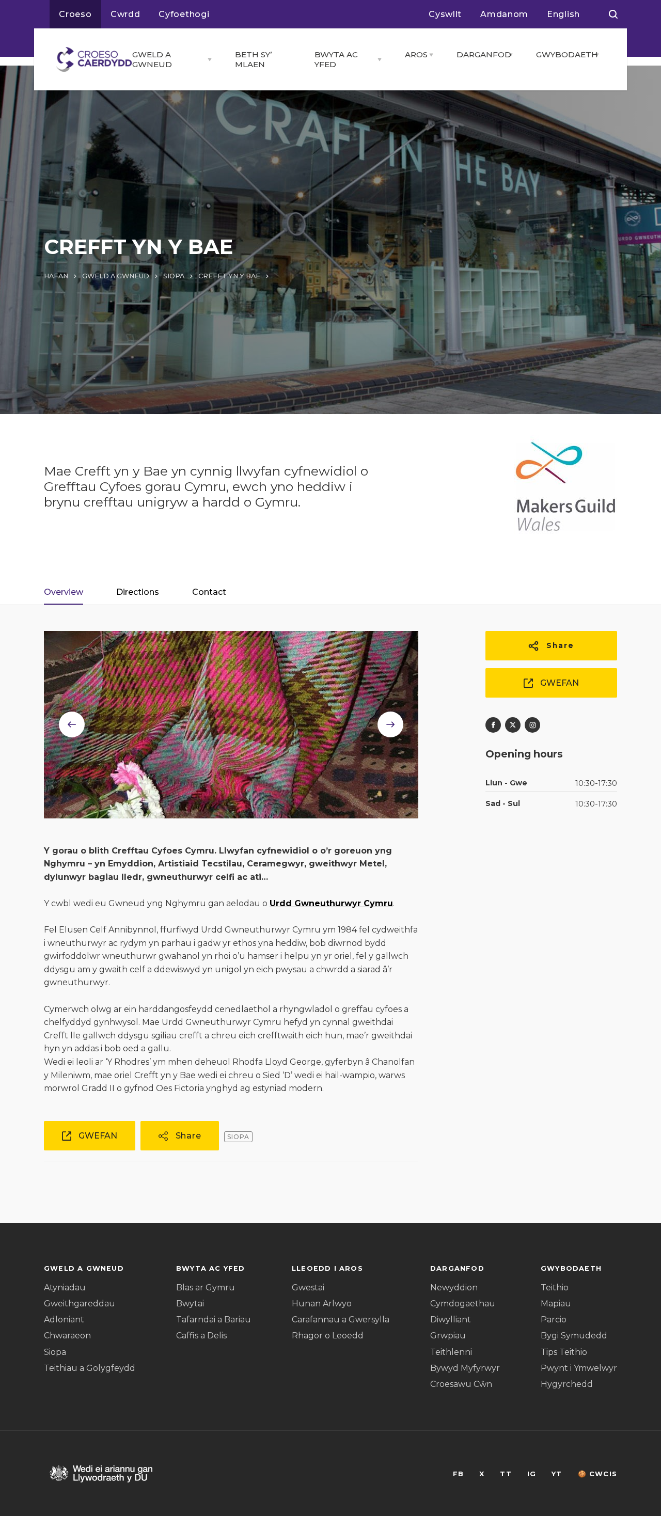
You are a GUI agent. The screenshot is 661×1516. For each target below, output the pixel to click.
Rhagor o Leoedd (328, 1335)
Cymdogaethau (462, 1303)
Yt (557, 1474)
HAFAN (56, 276)
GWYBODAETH (562, 54)
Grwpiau (448, 1335)
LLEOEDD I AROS (327, 1268)
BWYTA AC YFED (336, 59)
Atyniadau (65, 1287)
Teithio (555, 1287)
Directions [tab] (137, 592)
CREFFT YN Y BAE (229, 276)
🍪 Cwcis (597, 1474)
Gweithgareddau (79, 1303)
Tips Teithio (564, 1352)
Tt (505, 1474)
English (563, 14)
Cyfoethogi (184, 14)
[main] (330, 758)
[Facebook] (493, 725)
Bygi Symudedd (574, 1335)
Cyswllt (445, 14)
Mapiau (556, 1303)
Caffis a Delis (201, 1335)
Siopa (55, 1352)
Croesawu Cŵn (461, 1384)
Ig (531, 1474)
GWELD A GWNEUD (152, 59)
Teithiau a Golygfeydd (89, 1368)
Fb (458, 1474)
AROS (414, 54)
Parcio (553, 1319)
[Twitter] (513, 725)
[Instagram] (532, 725)
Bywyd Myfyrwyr (465, 1368)
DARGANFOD (480, 54)
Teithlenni (451, 1352)
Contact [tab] (209, 592)
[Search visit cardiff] (613, 14)
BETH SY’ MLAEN (253, 59)
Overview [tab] (63, 592)
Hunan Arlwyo (322, 1303)
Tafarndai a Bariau (213, 1319)
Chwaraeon (67, 1335)
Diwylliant (450, 1319)
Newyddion (454, 1287)
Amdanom (504, 14)
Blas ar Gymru (205, 1287)
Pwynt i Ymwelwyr (579, 1368)
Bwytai (190, 1303)
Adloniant (64, 1319)
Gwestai (308, 1287)
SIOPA (173, 276)
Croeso (75, 14)
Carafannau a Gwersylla (340, 1319)
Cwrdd (125, 14)
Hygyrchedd (567, 1384)
